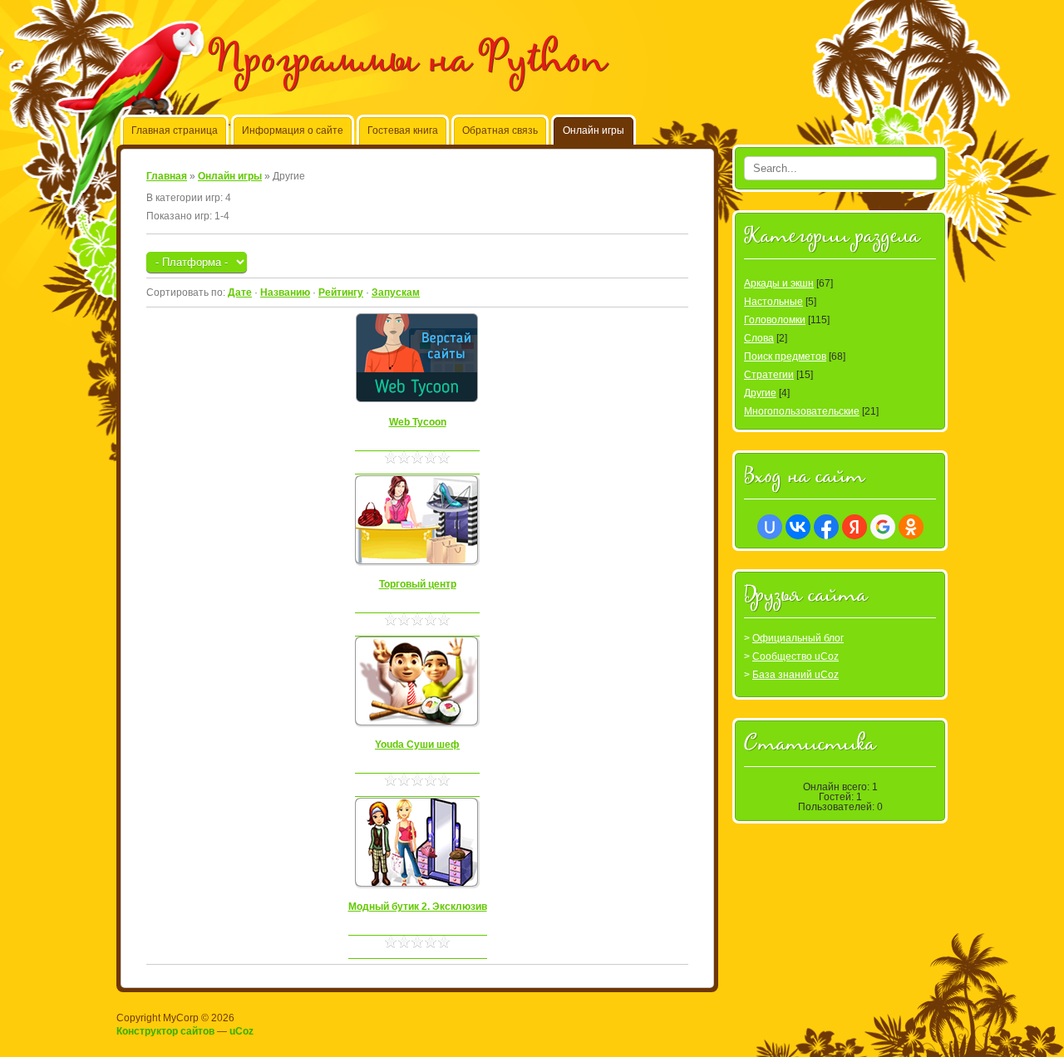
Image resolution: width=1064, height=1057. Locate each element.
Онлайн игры (230, 176)
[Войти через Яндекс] (854, 526)
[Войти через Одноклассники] (911, 526)
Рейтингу (340, 292)
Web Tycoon (417, 422)
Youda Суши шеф (417, 744)
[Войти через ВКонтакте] (798, 526)
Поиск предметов (785, 356)
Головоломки (774, 320)
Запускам (396, 292)
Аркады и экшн (779, 283)
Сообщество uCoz (795, 656)
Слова (759, 338)
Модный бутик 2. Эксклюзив (417, 906)
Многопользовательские (802, 411)
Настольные (773, 301)
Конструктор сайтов (165, 1031)
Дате (240, 292)
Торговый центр (417, 584)
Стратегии (769, 375)
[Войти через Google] (882, 526)
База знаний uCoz (795, 675)
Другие (760, 393)
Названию (285, 292)
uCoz (241, 1031)
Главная (166, 176)
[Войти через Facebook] (826, 526)
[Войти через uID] (769, 526)
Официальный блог (798, 638)
